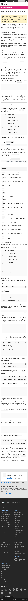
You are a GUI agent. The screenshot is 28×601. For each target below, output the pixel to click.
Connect (22, 1)
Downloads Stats (5, 581)
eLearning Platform (5, 544)
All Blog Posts (17, 512)
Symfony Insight (18, 532)
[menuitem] (7, 512)
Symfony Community (5, 565)
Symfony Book (4, 534)
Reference (3, 536)
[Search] (26, 1)
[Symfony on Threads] (6, 593)
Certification (4, 546)
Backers (3, 577)
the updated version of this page (12, 19)
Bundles (3, 538)
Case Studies (17, 516)
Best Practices (4, 540)
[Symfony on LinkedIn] (17, 589)
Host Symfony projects (19, 553)
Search (14, 599)
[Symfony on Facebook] (21, 589)
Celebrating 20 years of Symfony (12, 502)
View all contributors (6, 482)
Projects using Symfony (6, 571)
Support (3, 584)
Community (4, 563)
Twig (15, 534)
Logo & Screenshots (5, 522)
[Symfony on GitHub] (2, 589)
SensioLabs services (19, 542)
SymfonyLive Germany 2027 (7, 7)
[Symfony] (12, 4)
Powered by (17, 556)
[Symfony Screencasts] (10, 593)
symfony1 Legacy (5, 526)
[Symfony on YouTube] (25, 589)
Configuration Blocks (8, 105)
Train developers (18, 544)
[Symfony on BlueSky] (2, 593)
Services (16, 540)
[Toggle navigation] (25, 4)
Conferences (17, 522)
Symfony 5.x (5, 17)
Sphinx (15, 25)
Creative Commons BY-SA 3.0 (11, 462)
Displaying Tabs (6, 242)
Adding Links (5, 278)
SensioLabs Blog (18, 536)
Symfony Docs (4, 532)
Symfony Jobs (4, 575)
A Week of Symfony (18, 514)
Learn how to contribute (7, 493)
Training (3, 542)
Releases (16, 528)
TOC (3, 599)
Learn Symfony (4, 530)
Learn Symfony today (12, 1)
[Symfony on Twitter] (10, 589)
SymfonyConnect (5, 567)
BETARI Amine (14, 474)
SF (2, 1)
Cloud (15, 518)
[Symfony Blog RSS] (14, 593)
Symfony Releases (5, 518)
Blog (15, 510)
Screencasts (4, 549)
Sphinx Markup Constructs (12, 75)
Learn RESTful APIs (5, 560)
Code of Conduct (5, 579)
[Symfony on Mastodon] (14, 589)
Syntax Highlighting (7, 78)
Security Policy (4, 520)
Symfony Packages (5, 516)
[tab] (3, 142)
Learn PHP (3, 554)
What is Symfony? (5, 510)
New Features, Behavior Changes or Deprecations (11, 399)
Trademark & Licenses (6, 524)
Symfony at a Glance (5, 514)
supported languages (7, 99)
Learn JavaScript (4, 556)
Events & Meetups (5, 569)
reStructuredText (20, 24)
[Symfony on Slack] (6, 589)
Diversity (16, 524)
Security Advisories (18, 530)
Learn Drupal (4, 558)
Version (25, 599)
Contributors (4, 573)
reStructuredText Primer (8, 45)
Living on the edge (18, 526)
